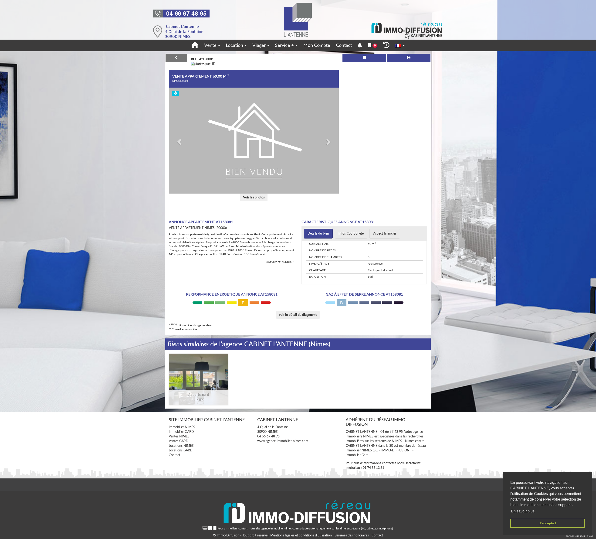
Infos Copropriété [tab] (351, 233)
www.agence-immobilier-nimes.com (282, 441)
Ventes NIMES (179, 436)
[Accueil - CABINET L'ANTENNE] (298, 20)
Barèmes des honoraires (352, 535)
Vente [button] (211, 45)
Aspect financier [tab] (384, 233)
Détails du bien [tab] (318, 233)
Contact (344, 45)
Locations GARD (181, 450)
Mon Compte (316, 45)
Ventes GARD (178, 441)
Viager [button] (259, 45)
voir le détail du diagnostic (298, 315)
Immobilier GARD (181, 431)
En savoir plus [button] (523, 511)
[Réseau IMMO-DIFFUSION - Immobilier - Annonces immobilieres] (298, 510)
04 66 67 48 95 (268, 436)
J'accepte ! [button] (547, 523)
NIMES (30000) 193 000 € (198, 373)
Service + (285, 45)
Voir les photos (254, 197)
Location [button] (235, 45)
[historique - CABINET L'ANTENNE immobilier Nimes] (386, 45)
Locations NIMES (181, 445)
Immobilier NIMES (182, 427)
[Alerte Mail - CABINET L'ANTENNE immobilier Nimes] (360, 45)
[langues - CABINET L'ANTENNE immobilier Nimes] (400, 45)
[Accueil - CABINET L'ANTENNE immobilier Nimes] (195, 45)
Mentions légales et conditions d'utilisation (301, 535)
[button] (178, 141)
